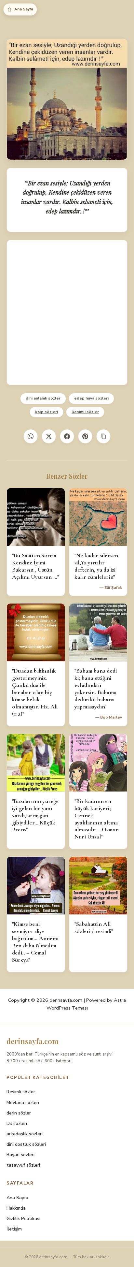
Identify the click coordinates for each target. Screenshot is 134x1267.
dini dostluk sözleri (26, 1144)
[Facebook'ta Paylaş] (67, 436)
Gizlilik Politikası (23, 1219)
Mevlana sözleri (23, 1103)
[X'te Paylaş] (49, 436)
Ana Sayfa (23, 9)
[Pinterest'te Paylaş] (85, 436)
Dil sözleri (17, 1123)
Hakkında (16, 1208)
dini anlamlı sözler (43, 398)
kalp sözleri (46, 412)
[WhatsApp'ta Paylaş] (30, 436)
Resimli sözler (85, 412)
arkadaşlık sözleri (25, 1134)
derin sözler (19, 1113)
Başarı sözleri (20, 1155)
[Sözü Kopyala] (103, 436)
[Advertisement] (67, 312)
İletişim (14, 1229)
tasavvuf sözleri (23, 1165)
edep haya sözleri (91, 398)
